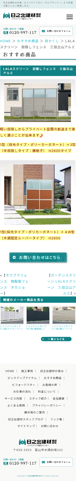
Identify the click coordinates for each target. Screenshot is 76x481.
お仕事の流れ (22, 391)
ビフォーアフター (23, 385)
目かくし (52, 41)
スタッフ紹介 (38, 398)
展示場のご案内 (34, 412)
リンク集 (56, 419)
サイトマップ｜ (27, 426)
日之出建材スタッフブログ (25, 419)
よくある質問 (16, 405)
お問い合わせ (50, 426)
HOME (5, 41)
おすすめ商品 (28, 41)
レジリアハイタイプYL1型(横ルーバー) (62, 327)
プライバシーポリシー (47, 405)
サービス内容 (13, 398)
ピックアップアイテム (22, 378)
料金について (47, 391)
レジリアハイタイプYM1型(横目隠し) (36, 327)
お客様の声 (49, 385)
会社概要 (59, 398)
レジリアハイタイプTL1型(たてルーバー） (12, 327)
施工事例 (27, 371)
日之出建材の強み (52, 371)
